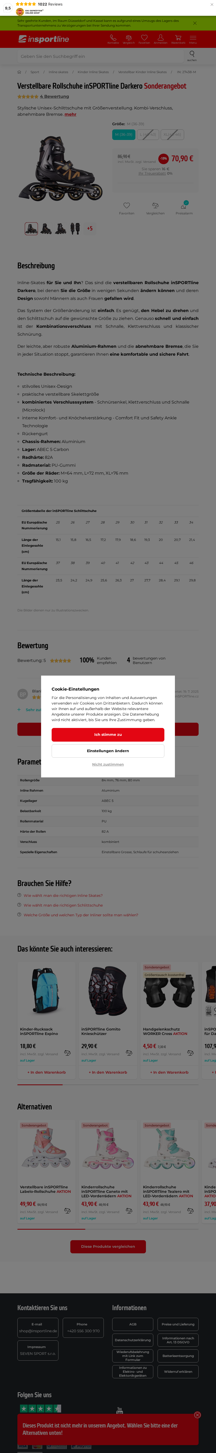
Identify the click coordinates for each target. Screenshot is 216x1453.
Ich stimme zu (108, 734)
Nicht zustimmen (108, 764)
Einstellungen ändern (108, 750)
